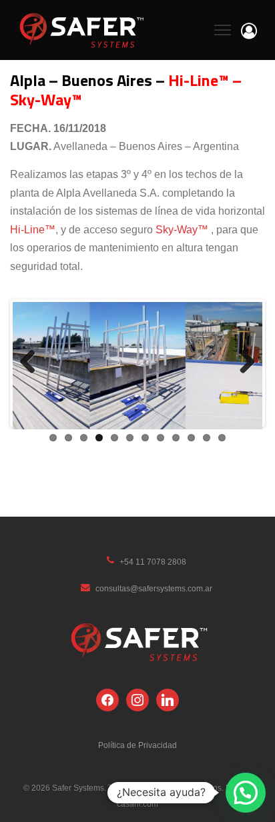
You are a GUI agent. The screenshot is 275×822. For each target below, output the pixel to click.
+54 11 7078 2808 (152, 562)
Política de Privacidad (137, 745)
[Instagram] (137, 699)
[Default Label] (167, 699)
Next (242, 362)
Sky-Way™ (182, 229)
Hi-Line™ (32, 229)
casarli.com (137, 804)
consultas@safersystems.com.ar (153, 588)
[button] (246, 793)
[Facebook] (107, 699)
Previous (32, 362)
